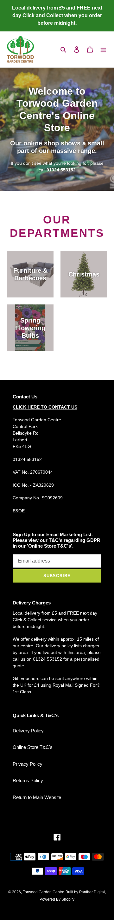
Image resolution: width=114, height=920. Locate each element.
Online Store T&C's (33, 747)
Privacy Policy (27, 764)
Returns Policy (28, 780)
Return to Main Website (37, 797)
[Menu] (103, 49)
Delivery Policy (28, 730)
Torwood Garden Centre (43, 892)
